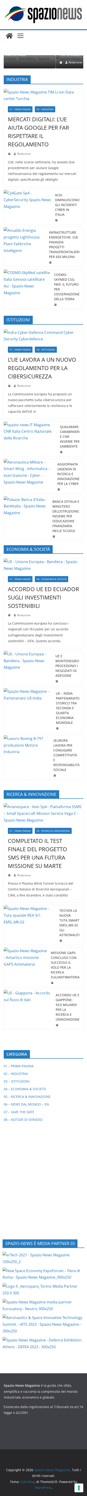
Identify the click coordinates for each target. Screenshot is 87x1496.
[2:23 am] (55, 775)
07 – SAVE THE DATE (19, 1112)
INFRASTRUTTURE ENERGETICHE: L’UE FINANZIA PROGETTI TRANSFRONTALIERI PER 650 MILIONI (64, 244)
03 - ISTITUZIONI (46, 349)
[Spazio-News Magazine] (9, 35)
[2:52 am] (57, 1025)
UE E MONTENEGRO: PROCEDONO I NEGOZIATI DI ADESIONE (67, 666)
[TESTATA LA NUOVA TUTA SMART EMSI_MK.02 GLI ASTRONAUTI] (30, 925)
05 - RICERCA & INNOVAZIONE (53, 830)
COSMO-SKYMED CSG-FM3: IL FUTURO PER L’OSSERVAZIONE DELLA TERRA (67, 286)
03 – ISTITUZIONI (16, 1081)
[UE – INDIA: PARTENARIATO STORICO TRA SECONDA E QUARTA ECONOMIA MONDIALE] (28, 710)
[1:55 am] (56, 304)
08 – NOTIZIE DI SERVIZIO (23, 1119)
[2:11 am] (53, 982)
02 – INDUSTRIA (16, 1073)
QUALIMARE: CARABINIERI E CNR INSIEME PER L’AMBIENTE (70, 436)
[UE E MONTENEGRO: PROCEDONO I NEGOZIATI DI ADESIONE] (28, 668)
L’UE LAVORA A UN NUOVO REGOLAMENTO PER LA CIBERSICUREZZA (42, 368)
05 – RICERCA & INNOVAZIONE (27, 1096)
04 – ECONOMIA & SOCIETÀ (25, 1089)
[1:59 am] (57, 681)
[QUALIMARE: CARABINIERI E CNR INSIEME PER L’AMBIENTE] (30, 439)
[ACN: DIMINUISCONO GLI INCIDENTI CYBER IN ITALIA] (27, 207)
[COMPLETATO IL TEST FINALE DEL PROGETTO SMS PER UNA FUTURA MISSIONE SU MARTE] (43, 813)
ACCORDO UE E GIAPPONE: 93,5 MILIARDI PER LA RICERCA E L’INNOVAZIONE (68, 1007)
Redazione (32, 62)
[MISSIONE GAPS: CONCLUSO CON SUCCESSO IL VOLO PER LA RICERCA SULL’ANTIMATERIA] (25, 967)
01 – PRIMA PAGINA (19, 1066)
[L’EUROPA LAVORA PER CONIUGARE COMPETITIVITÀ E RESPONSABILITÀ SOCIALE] (27, 757)
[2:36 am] (57, 220)
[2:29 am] (18, 62)
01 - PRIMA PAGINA (20, 109)
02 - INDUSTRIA (45, 109)
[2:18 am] (10, 153)
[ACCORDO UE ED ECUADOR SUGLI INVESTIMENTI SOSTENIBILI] (43, 565)
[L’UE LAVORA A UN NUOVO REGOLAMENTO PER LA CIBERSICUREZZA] (43, 336)
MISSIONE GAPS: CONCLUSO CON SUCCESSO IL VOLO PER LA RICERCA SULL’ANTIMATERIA (65, 965)
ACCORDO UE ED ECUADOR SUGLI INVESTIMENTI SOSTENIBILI (43, 597)
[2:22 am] (10, 875)
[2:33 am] (10, 615)
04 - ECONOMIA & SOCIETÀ (51, 579)
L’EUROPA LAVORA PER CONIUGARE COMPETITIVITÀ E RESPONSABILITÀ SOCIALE (66, 755)
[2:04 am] (51, 262)
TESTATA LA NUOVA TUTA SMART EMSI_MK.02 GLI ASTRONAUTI (69, 922)
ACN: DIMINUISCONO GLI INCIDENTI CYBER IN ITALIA (67, 205)
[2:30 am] (58, 728)
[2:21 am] (61, 940)
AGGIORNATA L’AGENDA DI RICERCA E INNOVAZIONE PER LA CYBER (68, 474)
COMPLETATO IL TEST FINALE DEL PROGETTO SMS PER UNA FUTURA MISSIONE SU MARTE (37, 853)
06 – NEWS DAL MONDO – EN (26, 1104)
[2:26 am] (59, 489)
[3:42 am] (10, 385)
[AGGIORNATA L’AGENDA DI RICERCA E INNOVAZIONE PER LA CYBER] (29, 476)
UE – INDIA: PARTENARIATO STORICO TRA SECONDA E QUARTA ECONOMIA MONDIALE (68, 708)
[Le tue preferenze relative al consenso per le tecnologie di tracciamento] (78, 1487)
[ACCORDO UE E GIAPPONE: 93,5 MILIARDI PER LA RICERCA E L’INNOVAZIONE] (28, 1009)
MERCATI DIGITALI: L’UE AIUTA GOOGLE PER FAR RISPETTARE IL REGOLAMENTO (38, 131)
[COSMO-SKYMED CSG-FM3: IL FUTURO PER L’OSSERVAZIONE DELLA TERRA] (27, 289)
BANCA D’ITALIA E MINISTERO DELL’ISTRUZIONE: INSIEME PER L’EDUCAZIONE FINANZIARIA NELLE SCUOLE (66, 516)
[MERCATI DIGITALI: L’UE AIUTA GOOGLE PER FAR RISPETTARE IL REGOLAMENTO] (43, 95)
